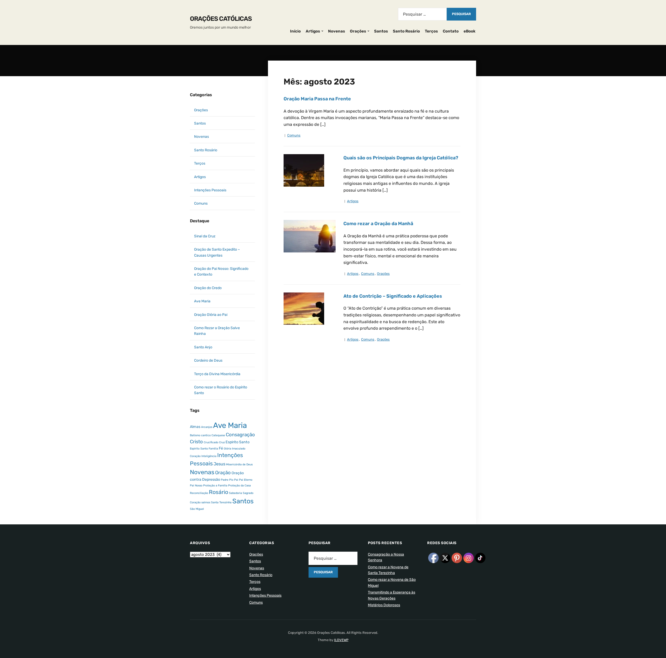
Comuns (293, 135)
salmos (205, 502)
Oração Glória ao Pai (210, 314)
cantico (206, 435)
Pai (236, 479)
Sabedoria (235, 493)
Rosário (218, 492)
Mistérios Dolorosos (384, 605)
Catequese (218, 435)
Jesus (219, 463)
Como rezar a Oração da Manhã (378, 223)
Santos (381, 31)
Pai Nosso (196, 485)
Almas (195, 427)
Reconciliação (199, 493)
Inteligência (208, 456)
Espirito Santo (237, 442)
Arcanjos (206, 427)
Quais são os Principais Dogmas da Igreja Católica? (400, 158)
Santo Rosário (406, 31)
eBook (470, 31)
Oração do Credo (208, 288)
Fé (221, 448)
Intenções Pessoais (210, 190)
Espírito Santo (199, 448)
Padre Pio (227, 479)
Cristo (196, 442)
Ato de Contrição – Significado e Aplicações (392, 296)
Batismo (195, 435)
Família (213, 448)
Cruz (222, 442)
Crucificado (211, 442)
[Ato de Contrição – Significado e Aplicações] (304, 308)
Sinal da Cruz (204, 236)
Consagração (240, 435)
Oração (223, 472)
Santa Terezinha (221, 502)
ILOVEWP (341, 640)
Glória (227, 448)
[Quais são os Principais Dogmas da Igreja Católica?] (304, 170)
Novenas (336, 31)
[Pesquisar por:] (422, 14)
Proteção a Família (215, 485)
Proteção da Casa (239, 485)
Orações (358, 31)
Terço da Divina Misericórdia (217, 374)
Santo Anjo (203, 347)
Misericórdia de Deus (239, 464)
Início (295, 31)
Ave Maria (202, 301)
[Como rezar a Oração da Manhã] (310, 236)
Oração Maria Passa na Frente (317, 99)
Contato (451, 31)
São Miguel (197, 509)
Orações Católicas (221, 18)
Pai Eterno (245, 479)
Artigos (313, 31)
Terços (431, 31)
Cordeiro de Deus (208, 360)
